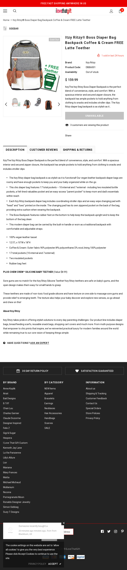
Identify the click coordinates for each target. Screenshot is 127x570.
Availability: (71, 72)
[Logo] (63, 10)
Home (6, 20)
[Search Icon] (14, 11)
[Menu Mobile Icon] (5, 11)
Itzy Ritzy (90, 62)
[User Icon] (111, 11)
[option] (32, 65)
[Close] (63, 523)
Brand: (68, 62)
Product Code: (73, 67)
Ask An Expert (39, 343)
